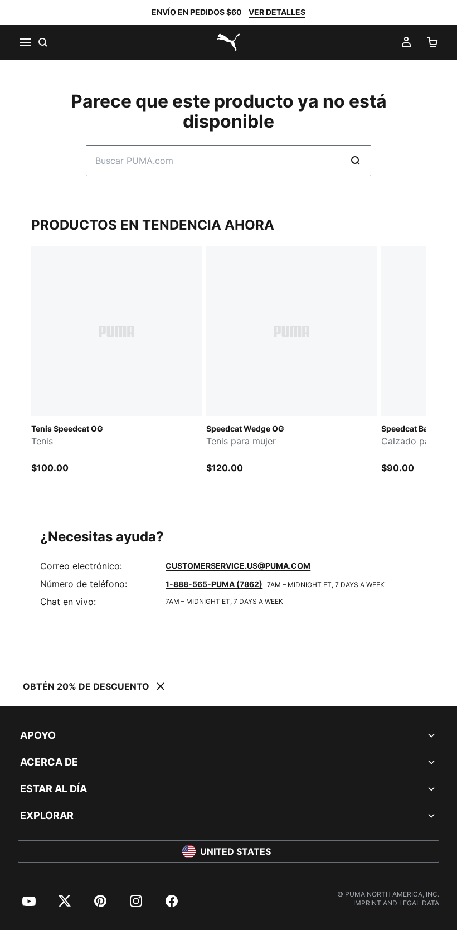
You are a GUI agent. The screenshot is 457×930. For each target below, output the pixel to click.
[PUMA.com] (228, 42)
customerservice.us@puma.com (238, 565)
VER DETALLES (277, 12)
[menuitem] (29, 901)
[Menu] (24, 42)
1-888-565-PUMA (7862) (214, 584)
